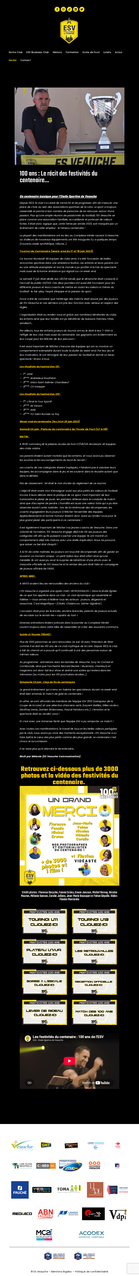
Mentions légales (61, 1271)
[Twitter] (81, 9)
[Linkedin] (75, 9)
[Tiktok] (69, 9)
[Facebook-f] (57, 9)
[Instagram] (63, 9)
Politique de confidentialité (91, 1271)
